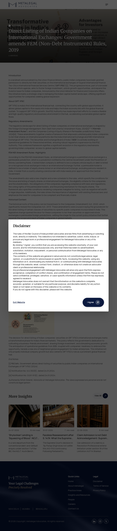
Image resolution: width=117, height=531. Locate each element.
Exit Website (19, 302)
